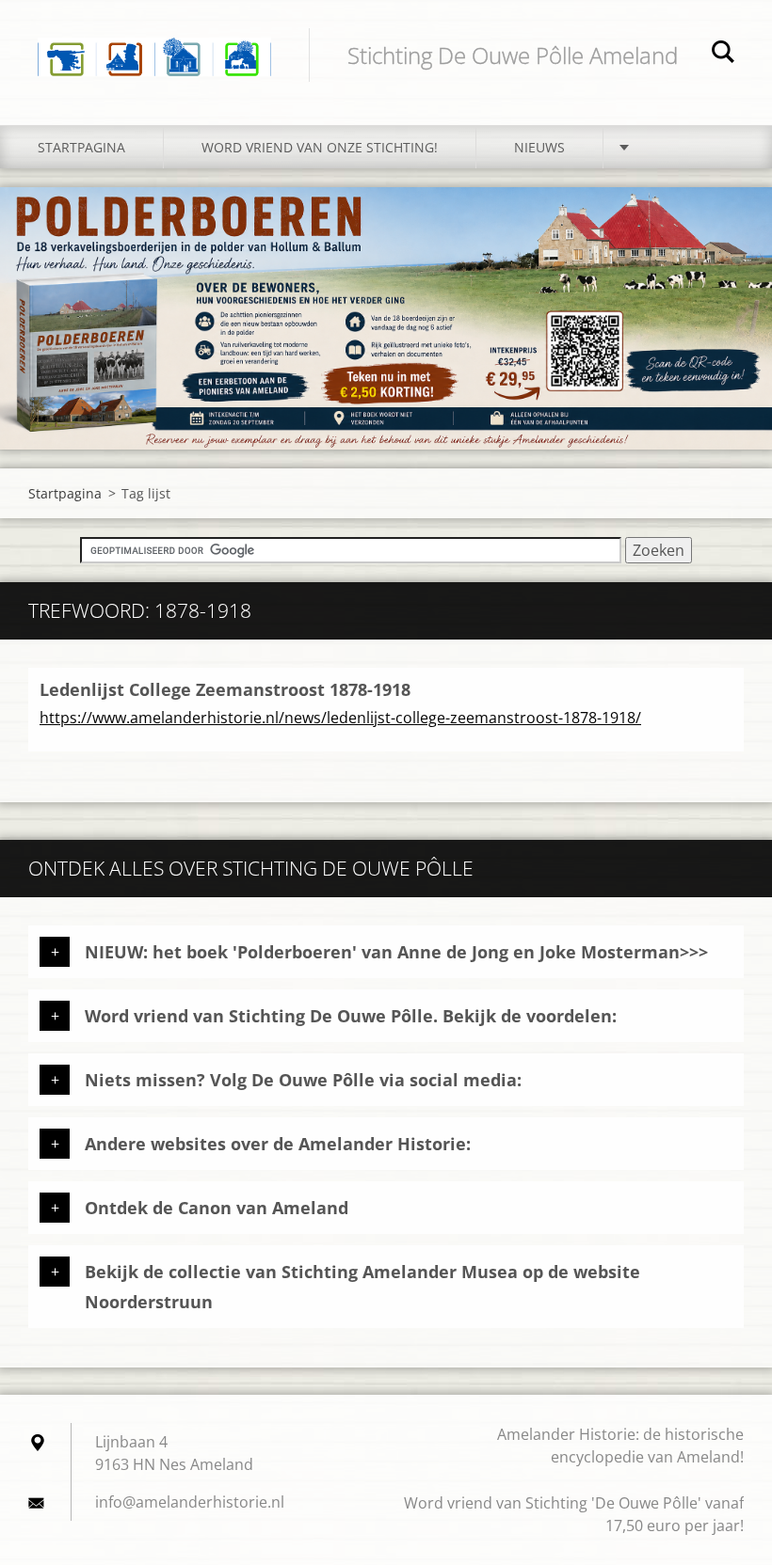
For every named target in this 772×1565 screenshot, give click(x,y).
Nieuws (539, 147)
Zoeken (723, 54)
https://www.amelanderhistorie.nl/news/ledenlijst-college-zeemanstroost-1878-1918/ (340, 717)
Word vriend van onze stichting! (319, 147)
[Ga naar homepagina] (154, 43)
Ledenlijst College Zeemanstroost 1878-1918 (225, 689)
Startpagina (81, 147)
